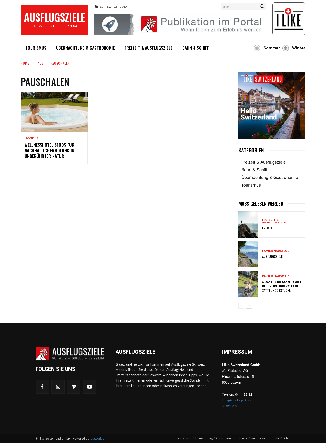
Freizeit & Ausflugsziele (274, 221)
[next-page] (249, 306)
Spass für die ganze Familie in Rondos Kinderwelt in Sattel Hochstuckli (282, 286)
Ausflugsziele (272, 256)
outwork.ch (97, 439)
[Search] (261, 6)
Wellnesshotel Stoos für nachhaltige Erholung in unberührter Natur (49, 150)
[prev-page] (241, 306)
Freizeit (268, 227)
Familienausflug (275, 251)
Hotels (32, 138)
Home (25, 62)
